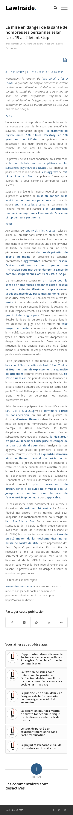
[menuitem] (53, 7)
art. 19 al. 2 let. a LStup (30, 204)
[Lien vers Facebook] (53, 810)
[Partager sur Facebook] (12, 622)
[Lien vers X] (65, 810)
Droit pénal (38, 43)
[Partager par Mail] (61, 622)
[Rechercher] (53, 7)
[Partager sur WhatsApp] (37, 622)
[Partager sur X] (24, 622)
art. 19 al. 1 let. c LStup (40, 230)
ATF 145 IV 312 (14, 72)
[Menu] (62, 7)
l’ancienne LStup (15, 365)
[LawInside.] (30, 7)
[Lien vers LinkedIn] (59, 810)
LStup (9, 217)
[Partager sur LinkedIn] (49, 622)
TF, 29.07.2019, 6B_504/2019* (45, 72)
